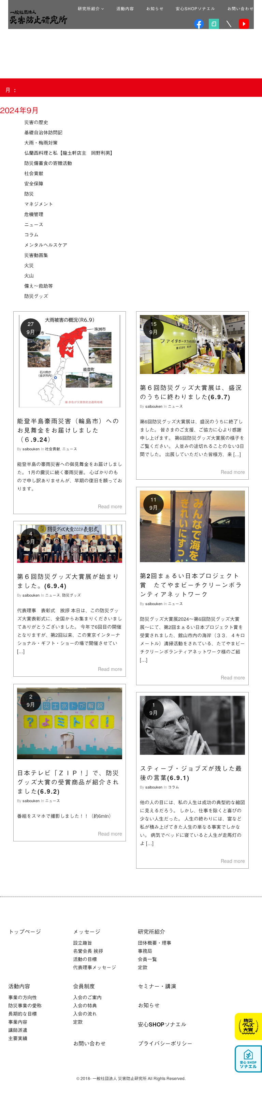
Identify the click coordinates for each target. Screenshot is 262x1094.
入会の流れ (85, 1013)
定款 (142, 967)
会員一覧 (147, 959)
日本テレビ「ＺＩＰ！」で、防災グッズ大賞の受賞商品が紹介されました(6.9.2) (68, 782)
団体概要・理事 (154, 942)
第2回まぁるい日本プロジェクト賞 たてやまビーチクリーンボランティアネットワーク (191, 585)
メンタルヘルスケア (45, 244)
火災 (29, 265)
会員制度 (84, 986)
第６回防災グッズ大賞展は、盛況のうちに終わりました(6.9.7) (191, 392)
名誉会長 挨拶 (88, 950)
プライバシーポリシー (165, 1043)
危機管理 (33, 214)
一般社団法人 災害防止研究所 (38, 17)
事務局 (145, 950)
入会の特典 (85, 1005)
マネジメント (38, 203)
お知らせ (155, 8)
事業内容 (17, 1021)
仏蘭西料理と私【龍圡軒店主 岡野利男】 (69, 152)
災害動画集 (36, 255)
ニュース (33, 224)
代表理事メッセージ (94, 967)
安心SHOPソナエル (195, 8)
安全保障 (33, 183)
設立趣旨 (82, 942)
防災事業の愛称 (25, 1005)
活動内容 (125, 8)
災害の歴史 (36, 122)
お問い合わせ (240, 8)
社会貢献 (33, 173)
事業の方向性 (22, 997)
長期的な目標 (22, 1013)
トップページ (24, 931)
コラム (31, 234)
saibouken (31, 448)
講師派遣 (17, 1029)
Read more (110, 506)
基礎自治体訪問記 (43, 132)
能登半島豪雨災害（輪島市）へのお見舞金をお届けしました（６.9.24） (68, 430)
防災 (29, 193)
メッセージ (86, 931)
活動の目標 (85, 959)
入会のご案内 (87, 997)
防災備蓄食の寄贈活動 (48, 163)
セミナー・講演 (157, 986)
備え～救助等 (38, 285)
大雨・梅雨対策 (41, 142)
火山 (29, 275)
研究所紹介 (89, 8)
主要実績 (17, 1038)
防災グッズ (36, 296)
